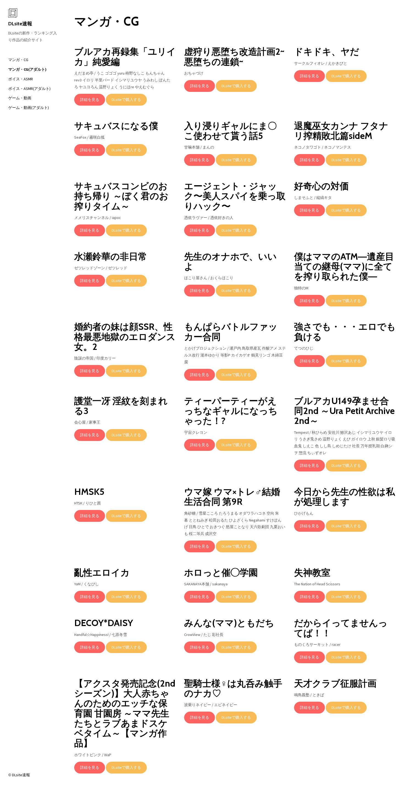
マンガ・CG (18, 59)
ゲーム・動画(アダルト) (28, 107)
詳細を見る (89, 99)
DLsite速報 (20, 24)
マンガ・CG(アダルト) (27, 69)
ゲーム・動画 (19, 97)
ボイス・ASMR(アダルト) (29, 88)
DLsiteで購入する (126, 99)
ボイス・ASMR (20, 78)
